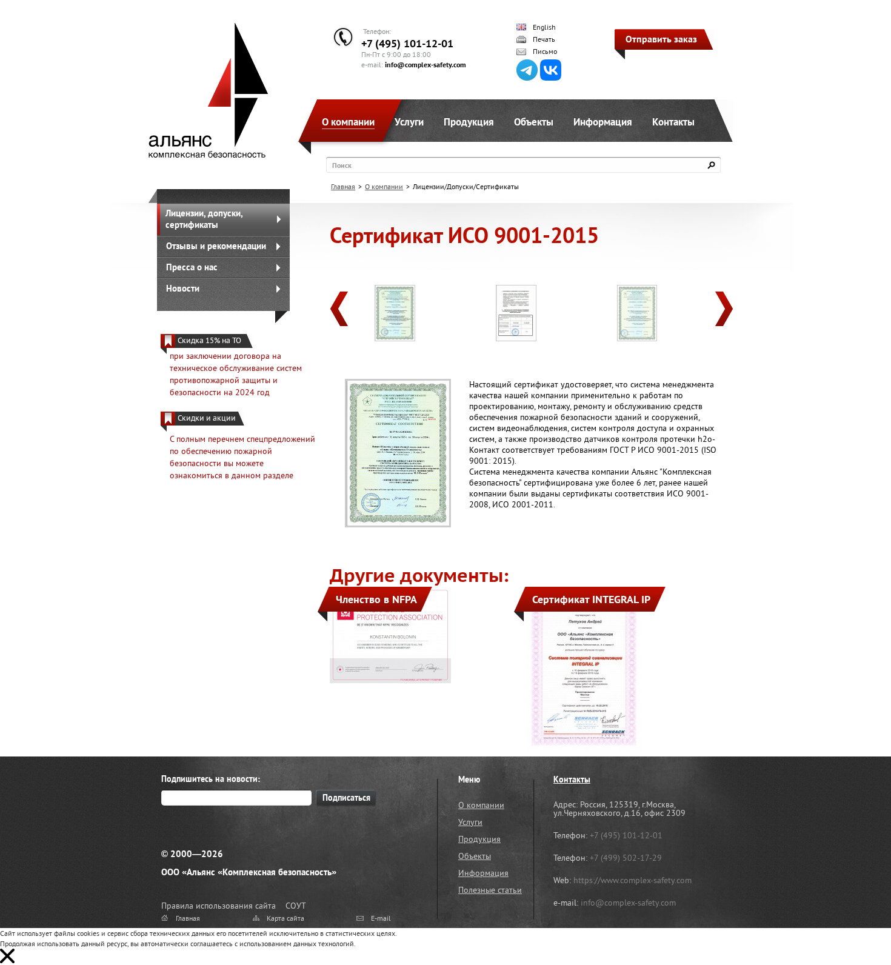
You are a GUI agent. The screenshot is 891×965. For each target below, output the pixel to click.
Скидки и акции (207, 417)
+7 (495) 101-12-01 (407, 43)
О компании (348, 122)
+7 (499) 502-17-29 (626, 857)
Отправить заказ (661, 39)
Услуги (409, 122)
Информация (602, 122)
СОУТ (295, 905)
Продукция (469, 122)
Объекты (533, 122)
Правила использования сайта (218, 905)
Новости (182, 288)
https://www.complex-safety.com (632, 880)
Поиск (342, 165)
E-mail (381, 918)
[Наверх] (851, 925)
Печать (544, 39)
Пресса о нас (192, 267)
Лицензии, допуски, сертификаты (204, 218)
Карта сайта (285, 918)
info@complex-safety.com (425, 64)
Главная (343, 186)
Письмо (545, 51)
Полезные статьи (490, 889)
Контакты (673, 122)
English (544, 27)
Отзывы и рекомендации (216, 246)
